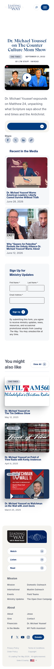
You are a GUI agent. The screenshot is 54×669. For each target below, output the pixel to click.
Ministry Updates (15, 599)
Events (10, 594)
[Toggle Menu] (45, 7)
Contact (31, 618)
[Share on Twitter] (16, 140)
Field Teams (33, 594)
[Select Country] (33, 660)
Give (9, 618)
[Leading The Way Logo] (14, 7)
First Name (15, 282)
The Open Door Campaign (39, 599)
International (13, 589)
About (10, 613)
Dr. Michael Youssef (36, 623)
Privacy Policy (13, 648)
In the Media (13, 628)
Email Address (16, 295)
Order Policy (12, 651)
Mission (11, 584)
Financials (12, 623)
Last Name (33, 282)
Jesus (30, 613)
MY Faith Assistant (36, 628)
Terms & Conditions (36, 648)
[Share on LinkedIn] (23, 140)
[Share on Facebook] (8, 140)
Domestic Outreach (36, 584)
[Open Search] (37, 7)
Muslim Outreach (35, 589)
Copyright (32, 651)
